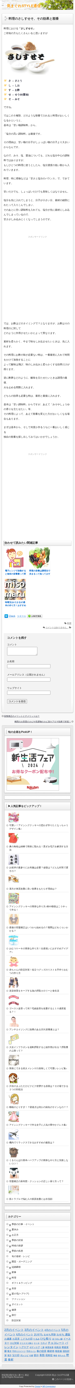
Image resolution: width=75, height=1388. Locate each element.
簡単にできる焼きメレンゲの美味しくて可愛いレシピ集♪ (38, 1068)
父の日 (16, 1355)
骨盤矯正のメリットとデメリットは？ (22, 716)
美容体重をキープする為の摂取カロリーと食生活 (34, 990)
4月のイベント (52, 1330)
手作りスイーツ (19, 1351)
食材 (10, 1359)
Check (12, 616)
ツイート (21, 616)
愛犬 (9, 1351)
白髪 (31, 1355)
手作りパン (31, 1351)
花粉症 (49, 1355)
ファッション (18, 1299)
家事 (14, 1272)
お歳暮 (8, 1338)
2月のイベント (14, 1330)
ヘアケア (24, 1347)
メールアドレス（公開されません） (26, 674)
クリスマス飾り (26, 1343)
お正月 (15, 1235)
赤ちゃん (62, 1355)
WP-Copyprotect (48, 1386)
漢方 (9, 1355)
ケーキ (37, 1343)
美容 (14, 1288)
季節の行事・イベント (23, 1224)
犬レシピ (24, 1355)
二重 (42, 1347)
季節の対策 (17, 1240)
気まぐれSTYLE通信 (24, 6)
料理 (69, 623)
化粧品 (57, 1347)
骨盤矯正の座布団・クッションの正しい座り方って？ (36, 1181)
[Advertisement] (37, 278)
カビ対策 (14, 1343)
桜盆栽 (58, 1351)
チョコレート (56, 1342)
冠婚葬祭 (16, 1267)
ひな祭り (45, 1338)
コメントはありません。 (57, 627)
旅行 (14, 1315)
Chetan (38, 1386)
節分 (36, 1355)
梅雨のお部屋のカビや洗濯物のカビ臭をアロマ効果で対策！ (42, 721)
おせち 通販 (63, 1334)
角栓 (55, 1355)
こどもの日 (26, 1338)
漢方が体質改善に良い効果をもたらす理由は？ (33, 888)
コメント (12, 644)
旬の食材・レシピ (21, 1256)
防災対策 (16, 1320)
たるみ (36, 1339)
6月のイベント (24, 1334)
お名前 (10, 661)
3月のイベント (34, 1330)
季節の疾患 (17, 1251)
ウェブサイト (14, 688)
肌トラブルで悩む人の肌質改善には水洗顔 (30, 1199)
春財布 (50, 1351)
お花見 (16, 1338)
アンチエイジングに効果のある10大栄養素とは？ (34, 1029)
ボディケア (34, 1347)
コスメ (43, 1343)
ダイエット (17, 1304)
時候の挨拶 (17, 1245)
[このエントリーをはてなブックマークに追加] (6, 616)
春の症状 (41, 1351)
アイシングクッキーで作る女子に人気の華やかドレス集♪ (38, 1125)
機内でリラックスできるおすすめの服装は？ (32, 1142)
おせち (38, 1334)
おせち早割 (50, 1334)
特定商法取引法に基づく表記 (15, 1375)
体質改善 (49, 1347)
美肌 (42, 1355)
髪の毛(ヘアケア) (20, 1293)
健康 (14, 1309)
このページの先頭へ (63, 1379)
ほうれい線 (57, 1339)
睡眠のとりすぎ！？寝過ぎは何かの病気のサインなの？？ (38, 1107)
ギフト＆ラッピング (22, 1283)
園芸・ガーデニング (22, 1261)
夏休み (15, 1229)
